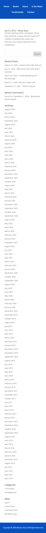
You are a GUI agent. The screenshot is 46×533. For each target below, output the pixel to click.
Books (16, 6)
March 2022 (9, 231)
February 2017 (10, 414)
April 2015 (9, 478)
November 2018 (11, 353)
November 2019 (11, 315)
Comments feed (11, 510)
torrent (7, 96)
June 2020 (9, 292)
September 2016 (11, 433)
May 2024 (9, 155)
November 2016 (11, 425)
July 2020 (8, 288)
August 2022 (10, 219)
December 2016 (11, 421)
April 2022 (9, 227)
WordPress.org (11, 514)
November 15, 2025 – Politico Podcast (20, 86)
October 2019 (10, 318)
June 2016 (9, 440)
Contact (30, 12)
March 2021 (9, 261)
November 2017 (11, 395)
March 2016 (9, 448)
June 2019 (9, 330)
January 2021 (10, 269)
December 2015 (11, 459)
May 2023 (9, 189)
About (25, 6)
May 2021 (9, 258)
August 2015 (10, 463)
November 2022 (11, 208)
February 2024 (10, 166)
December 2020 (11, 273)
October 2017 (10, 398)
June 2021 (9, 254)
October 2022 (10, 212)
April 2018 (9, 376)
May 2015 (9, 475)
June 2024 (9, 151)
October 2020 (10, 277)
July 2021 (8, 250)
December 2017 (11, 391)
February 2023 (10, 197)
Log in (7, 502)
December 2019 (11, 311)
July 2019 (8, 326)
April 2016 (9, 444)
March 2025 (9, 136)
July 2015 (8, 467)
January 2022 (10, 239)
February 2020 (10, 303)
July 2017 (8, 402)
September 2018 (11, 357)
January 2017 (10, 417)
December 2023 (11, 174)
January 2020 (10, 307)
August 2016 (10, 436)
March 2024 (9, 162)
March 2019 (9, 338)
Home (6, 6)
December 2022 (11, 204)
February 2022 (10, 235)
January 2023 (10, 200)
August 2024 (10, 143)
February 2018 (10, 383)
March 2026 (9, 117)
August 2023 (10, 185)
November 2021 (11, 242)
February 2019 (10, 341)
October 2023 (10, 181)
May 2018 (9, 372)
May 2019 (9, 334)
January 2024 (10, 170)
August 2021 (10, 246)
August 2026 (10, 109)
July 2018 (8, 364)
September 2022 (11, 216)
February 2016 (10, 452)
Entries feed (10, 506)
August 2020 (10, 284)
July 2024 (8, 147)
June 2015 (9, 471)
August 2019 (10, 322)
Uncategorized (11, 492)
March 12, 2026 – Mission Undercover (20, 82)
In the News (37, 6)
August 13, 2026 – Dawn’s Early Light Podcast (23, 65)
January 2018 (10, 387)
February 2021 (10, 265)
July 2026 (8, 113)
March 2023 (9, 193)
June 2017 (9, 406)
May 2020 (9, 296)
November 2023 (11, 178)
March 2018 (9, 379)
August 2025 (10, 124)
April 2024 (9, 159)
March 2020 (9, 299)
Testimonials (17, 12)
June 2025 (9, 132)
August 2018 (10, 360)
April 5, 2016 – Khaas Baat (16, 30)
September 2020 (11, 280)
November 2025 (11, 121)
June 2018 (9, 368)
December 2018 (11, 349)
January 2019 (10, 345)
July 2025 (8, 128)
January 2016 (10, 456)
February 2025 (10, 140)
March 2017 (9, 410)
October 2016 (10, 429)
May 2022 (9, 223)
